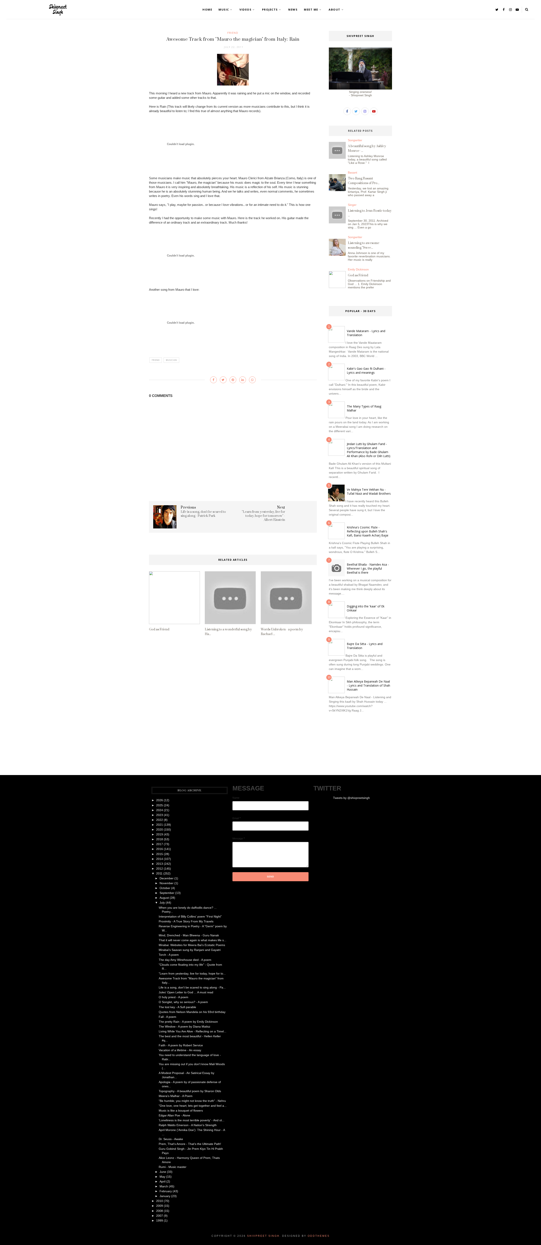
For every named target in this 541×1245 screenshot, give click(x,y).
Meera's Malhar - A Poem (176, 1096)
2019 (159, 834)
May (162, 1176)
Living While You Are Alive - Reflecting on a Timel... (192, 1031)
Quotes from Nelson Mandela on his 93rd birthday (192, 1012)
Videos (245, 9)
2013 (159, 863)
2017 (159, 844)
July (162, 902)
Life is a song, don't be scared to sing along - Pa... (192, 987)
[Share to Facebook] (213, 379)
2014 (159, 859)
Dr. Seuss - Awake (171, 1139)
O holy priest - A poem (173, 997)
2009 (159, 1205)
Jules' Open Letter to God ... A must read (186, 992)
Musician (171, 360)
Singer (352, 204)
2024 (159, 810)
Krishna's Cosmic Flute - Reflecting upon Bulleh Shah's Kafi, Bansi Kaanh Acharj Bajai (367, 531)
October (165, 888)
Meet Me (311, 9)
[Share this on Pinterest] (233, 379)
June (163, 1171)
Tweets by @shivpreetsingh (351, 798)
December (167, 878)
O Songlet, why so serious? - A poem (183, 1002)
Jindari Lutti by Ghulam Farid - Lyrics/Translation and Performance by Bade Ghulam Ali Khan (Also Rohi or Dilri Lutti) (368, 450)
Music (224, 9)
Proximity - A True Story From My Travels (186, 921)
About (334, 9)
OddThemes (319, 1235)
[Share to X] (223, 379)
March (164, 1186)
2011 (159, 873)
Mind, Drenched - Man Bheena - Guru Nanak (189, 935)
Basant (352, 172)
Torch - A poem (169, 954)
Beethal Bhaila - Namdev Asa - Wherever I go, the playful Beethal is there (368, 568)
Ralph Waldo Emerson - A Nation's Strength (188, 1125)
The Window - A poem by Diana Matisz (184, 1026)
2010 (159, 1201)
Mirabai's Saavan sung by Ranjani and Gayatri (190, 950)
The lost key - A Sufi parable (177, 1007)
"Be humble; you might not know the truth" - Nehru (192, 1100)
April (162, 1181)
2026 (159, 800)
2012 (159, 868)
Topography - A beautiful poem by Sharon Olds (190, 1091)
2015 (159, 854)
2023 (159, 815)
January (165, 1196)
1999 (159, 1220)
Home (207, 9)
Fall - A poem (167, 1016)
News (293, 9)
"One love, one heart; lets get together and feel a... (193, 1105)
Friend (232, 33)
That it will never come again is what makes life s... (192, 940)
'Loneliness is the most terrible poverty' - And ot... (191, 1120)
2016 (159, 849)
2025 (159, 805)
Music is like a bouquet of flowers (181, 1110)
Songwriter (355, 140)
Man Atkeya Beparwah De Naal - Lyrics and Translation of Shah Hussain (368, 685)
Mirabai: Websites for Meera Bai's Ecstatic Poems (192, 945)
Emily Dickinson (358, 269)
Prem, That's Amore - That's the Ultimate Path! (190, 1144)
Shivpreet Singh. (264, 1235)
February (166, 1191)
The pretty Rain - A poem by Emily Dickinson (188, 1021)
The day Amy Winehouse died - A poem (185, 959)
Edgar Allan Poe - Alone (174, 1115)
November (167, 883)
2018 (159, 839)
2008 (159, 1210)
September (167, 893)
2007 (159, 1215)
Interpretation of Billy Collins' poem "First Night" (190, 916)
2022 (159, 819)
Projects (270, 9)
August (164, 897)
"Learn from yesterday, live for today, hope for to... (192, 973)
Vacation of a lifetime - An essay (180, 1050)
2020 (159, 829)
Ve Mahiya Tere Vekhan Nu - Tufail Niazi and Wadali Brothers (369, 491)
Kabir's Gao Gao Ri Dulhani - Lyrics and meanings (366, 371)
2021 (159, 824)
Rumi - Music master (172, 1167)
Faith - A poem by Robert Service (181, 1045)
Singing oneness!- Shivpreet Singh (360, 93)
